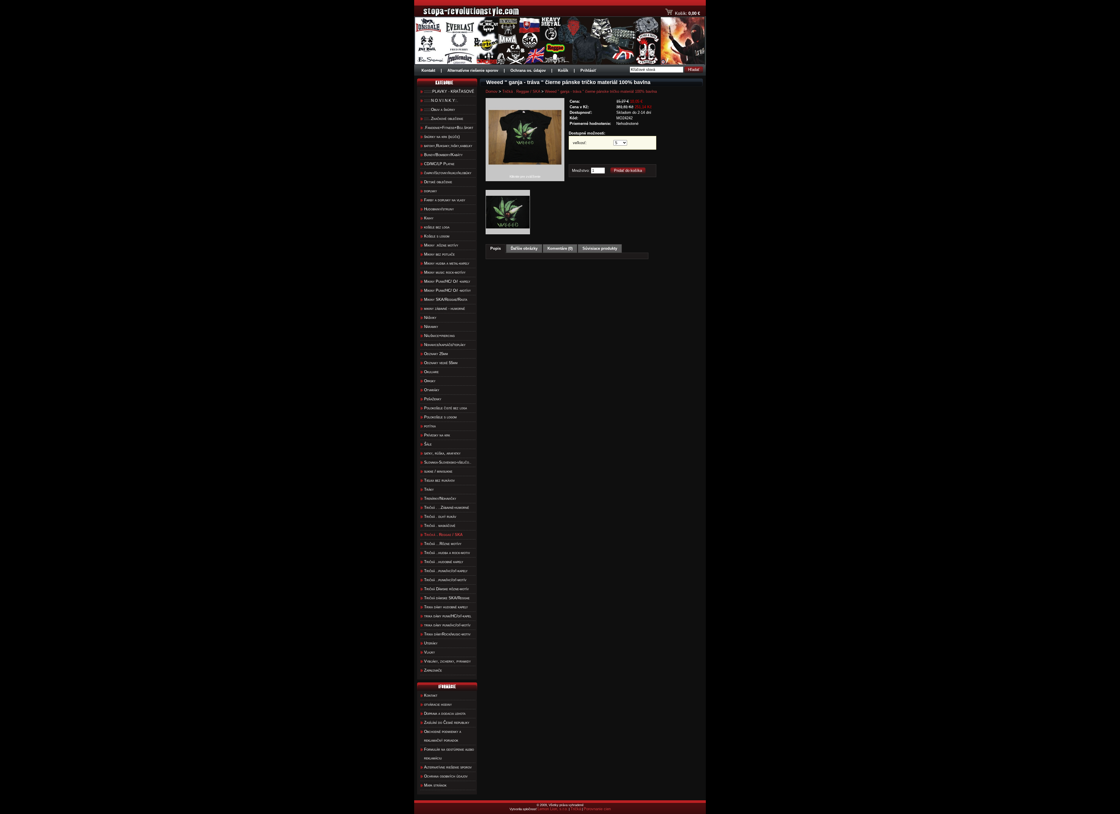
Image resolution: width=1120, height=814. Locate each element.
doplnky (430, 191)
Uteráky (431, 643)
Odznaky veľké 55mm (441, 363)
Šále (428, 444)
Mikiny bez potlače (439, 254)
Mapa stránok (435, 785)
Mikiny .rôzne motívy (441, 245)
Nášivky (430, 317)
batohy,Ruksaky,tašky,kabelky (448, 146)
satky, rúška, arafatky (442, 453)
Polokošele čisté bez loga (445, 408)
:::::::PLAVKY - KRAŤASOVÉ (449, 91)
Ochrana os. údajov (528, 70)
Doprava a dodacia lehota (445, 713)
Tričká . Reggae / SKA (521, 91)
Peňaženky (432, 399)
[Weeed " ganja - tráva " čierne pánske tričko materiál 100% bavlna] (525, 173)
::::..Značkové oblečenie (443, 118)
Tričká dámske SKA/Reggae (447, 598)
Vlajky (429, 652)
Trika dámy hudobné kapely (446, 607)
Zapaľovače (433, 670)
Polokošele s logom (440, 417)
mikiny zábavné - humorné (444, 308)
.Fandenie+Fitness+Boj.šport (448, 127)
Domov (492, 91)
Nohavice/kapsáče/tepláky (445, 345)
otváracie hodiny (438, 704)
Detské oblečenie (438, 182)
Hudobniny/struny (439, 209)
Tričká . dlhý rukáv (440, 516)
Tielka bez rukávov (439, 480)
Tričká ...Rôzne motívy (442, 543)
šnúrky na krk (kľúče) (442, 136)
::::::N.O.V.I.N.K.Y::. (441, 100)
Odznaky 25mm (436, 354)
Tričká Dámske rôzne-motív (446, 589)
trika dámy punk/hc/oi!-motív (447, 625)
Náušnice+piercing (439, 335)
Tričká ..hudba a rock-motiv (447, 553)
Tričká (575, 809)
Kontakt (428, 70)
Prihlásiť (588, 70)
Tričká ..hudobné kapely (443, 562)
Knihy (428, 218)
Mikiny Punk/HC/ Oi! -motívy (447, 290)
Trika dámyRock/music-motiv (447, 634)
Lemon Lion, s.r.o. (553, 809)
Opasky (429, 381)
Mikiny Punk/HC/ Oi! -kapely (447, 281)
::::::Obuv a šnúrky (439, 109)
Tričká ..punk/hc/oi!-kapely (446, 571)
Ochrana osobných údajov (446, 776)
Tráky (429, 489)
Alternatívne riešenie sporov (472, 70)
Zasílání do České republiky (446, 722)
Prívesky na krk (437, 435)
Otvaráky (431, 390)
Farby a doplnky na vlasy (444, 200)
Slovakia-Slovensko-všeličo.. (447, 462)
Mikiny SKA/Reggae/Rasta (445, 299)
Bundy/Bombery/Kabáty (443, 155)
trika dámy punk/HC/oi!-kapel (447, 616)
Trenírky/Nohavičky (440, 498)
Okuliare (431, 372)
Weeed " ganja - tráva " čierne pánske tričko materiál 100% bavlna (601, 91)
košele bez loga (436, 227)
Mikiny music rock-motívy (445, 272)
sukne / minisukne (438, 471)
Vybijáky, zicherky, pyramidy (447, 661)
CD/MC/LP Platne (439, 164)
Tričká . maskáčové (439, 525)
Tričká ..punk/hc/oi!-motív (445, 580)
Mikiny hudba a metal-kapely (446, 263)
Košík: (681, 13)
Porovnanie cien (597, 809)
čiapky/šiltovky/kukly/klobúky (447, 173)
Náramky (431, 326)
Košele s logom (436, 236)
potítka (430, 426)
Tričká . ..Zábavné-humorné (446, 507)
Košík (563, 70)
